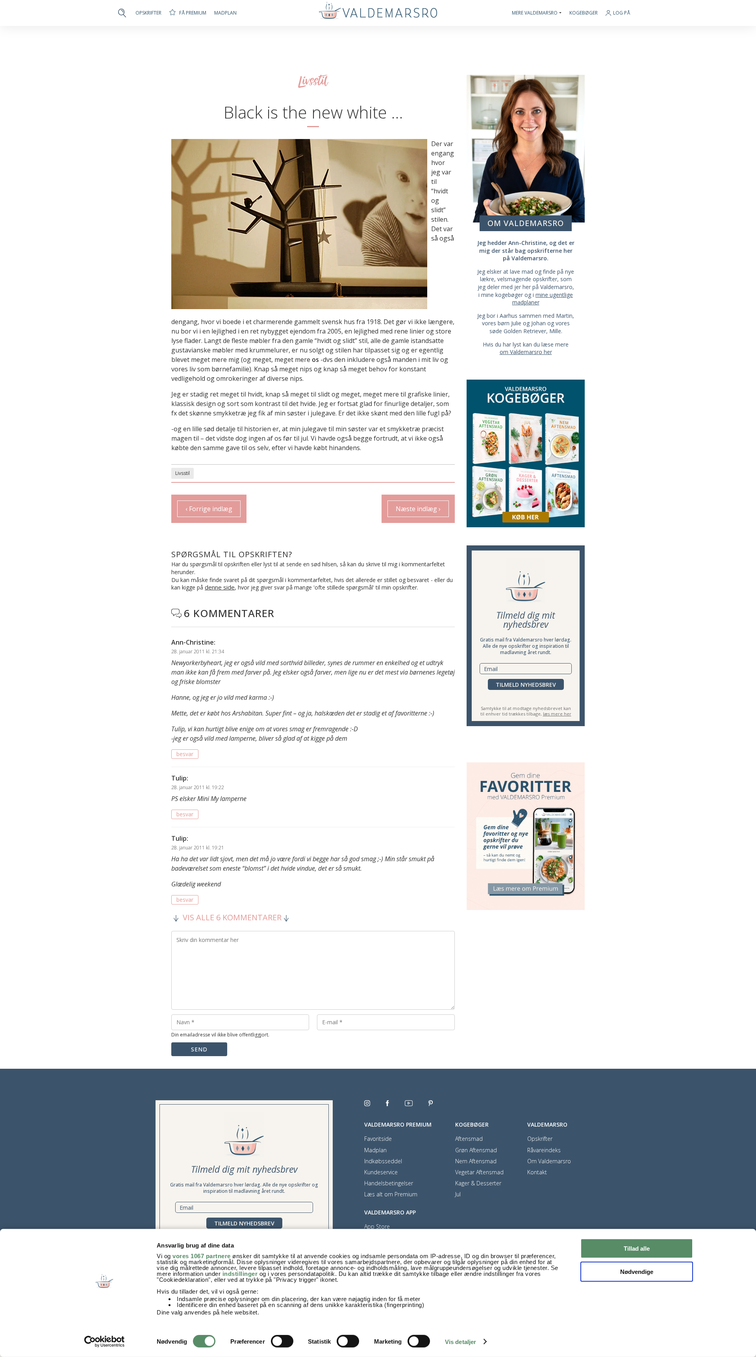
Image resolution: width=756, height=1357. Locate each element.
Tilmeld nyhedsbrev (526, 684)
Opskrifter (148, 13)
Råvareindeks (544, 1150)
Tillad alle (637, 1248)
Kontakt (537, 1172)
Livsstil (182, 473)
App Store (377, 1226)
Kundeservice (381, 1172)
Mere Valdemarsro (535, 13)
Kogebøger (583, 13)
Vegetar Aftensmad (479, 1172)
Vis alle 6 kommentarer (232, 917)
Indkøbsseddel (383, 1161)
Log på (621, 13)
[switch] (282, 1341)
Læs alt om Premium (390, 1194)
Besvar (184, 754)
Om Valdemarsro (549, 1161)
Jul (458, 1194)
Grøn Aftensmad (476, 1150)
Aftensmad (469, 1138)
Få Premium (192, 13)
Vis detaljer (460, 1341)
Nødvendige (636, 1271)
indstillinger (240, 1273)
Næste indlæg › (418, 508)
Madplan (225, 13)
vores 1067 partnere (201, 1256)
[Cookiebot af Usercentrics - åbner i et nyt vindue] (104, 1342)
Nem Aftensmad (476, 1161)
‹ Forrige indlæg (208, 508)
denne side (220, 587)
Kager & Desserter (478, 1183)
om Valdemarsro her (526, 352)
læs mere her (557, 714)
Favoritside (378, 1138)
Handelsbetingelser (388, 1183)
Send (199, 1049)
